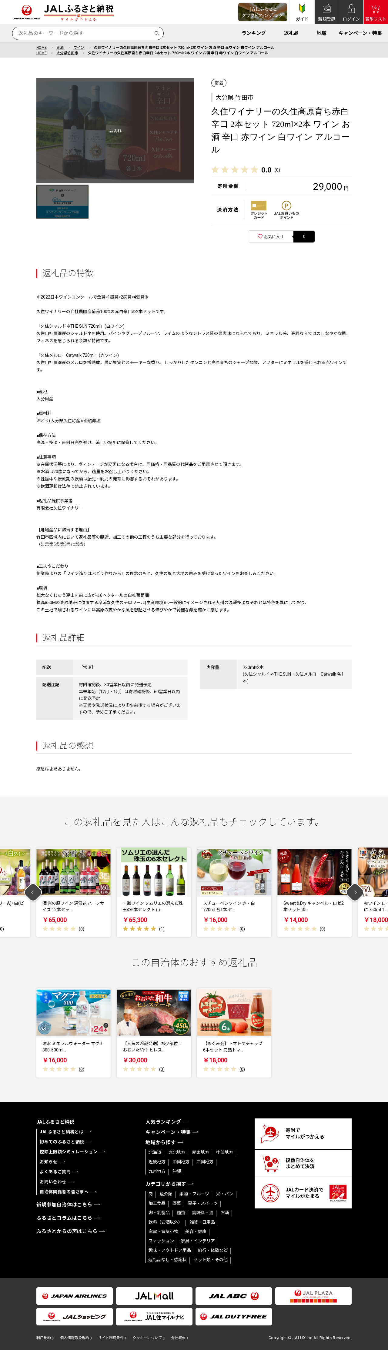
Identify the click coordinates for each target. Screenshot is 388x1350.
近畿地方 (157, 1161)
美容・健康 (195, 1231)
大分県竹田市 (67, 53)
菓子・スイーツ (203, 1203)
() (277, 170)
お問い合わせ (53, 1181)
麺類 (181, 1212)
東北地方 (176, 1152)
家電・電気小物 (163, 1231)
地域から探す (161, 1142)
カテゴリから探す (166, 1184)
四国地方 (204, 1161)
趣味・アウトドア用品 (170, 1250)
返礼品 (291, 33)
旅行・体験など (213, 1250)
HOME (41, 47)
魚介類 (166, 1193)
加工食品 (157, 1203)
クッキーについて (147, 1338)
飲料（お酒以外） (165, 1222)
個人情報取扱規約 (74, 1338)
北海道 (155, 1152)
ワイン (78, 47)
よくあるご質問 (55, 1171)
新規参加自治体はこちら (64, 1205)
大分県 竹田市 (234, 97)
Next (355, 892)
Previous (33, 892)
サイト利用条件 (111, 1338)
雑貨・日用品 (202, 1222)
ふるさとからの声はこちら (67, 1231)
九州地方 (157, 1171)
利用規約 (43, 1338)
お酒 (60, 47)
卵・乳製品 (159, 1212)
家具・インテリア (198, 1240)
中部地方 (224, 1152)
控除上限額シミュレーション (69, 1151)
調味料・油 (202, 1212)
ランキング (254, 33)
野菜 (176, 1203)
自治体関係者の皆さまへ (64, 1191)
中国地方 (180, 1161)
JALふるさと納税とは (62, 1131)
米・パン (224, 1193)
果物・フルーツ (194, 1193)
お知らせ (49, 1161)
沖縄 (176, 1171)
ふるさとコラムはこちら (64, 1218)
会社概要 (178, 1338)
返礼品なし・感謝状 (168, 1259)
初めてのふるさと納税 (62, 1141)
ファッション (161, 1240)
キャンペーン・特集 (360, 33)
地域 (321, 33)
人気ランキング (163, 1122)
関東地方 (200, 1152)
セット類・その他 (211, 1259)
